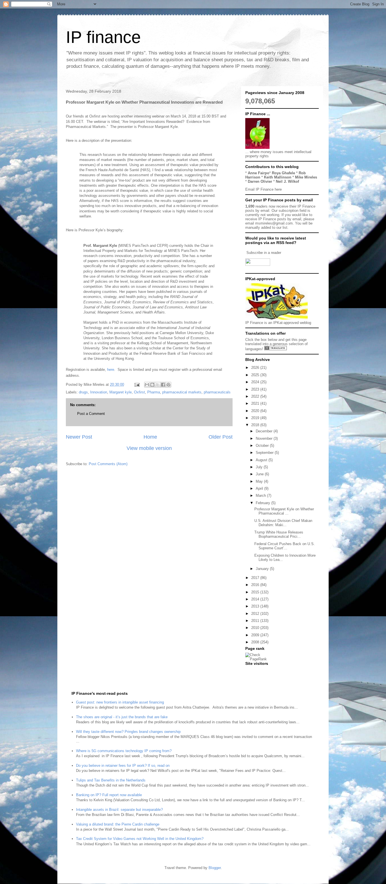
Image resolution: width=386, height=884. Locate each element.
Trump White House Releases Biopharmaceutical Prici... (278, 534)
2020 (255, 411)
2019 (255, 418)
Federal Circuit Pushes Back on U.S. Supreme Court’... (284, 546)
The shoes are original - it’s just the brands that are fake (122, 717)
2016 (255, 585)
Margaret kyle (120, 392)
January (263, 569)
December (265, 431)
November (265, 438)
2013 (255, 606)
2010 (255, 628)
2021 (255, 403)
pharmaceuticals (217, 392)
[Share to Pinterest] (168, 384)
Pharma (153, 392)
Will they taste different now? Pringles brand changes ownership (128, 732)
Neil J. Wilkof (287, 181)
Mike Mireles (306, 177)
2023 (255, 389)
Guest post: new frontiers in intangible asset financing (120, 702)
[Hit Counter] (255, 671)
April (260, 488)
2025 (255, 375)
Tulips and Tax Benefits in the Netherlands (111, 780)
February (263, 503)
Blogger (215, 868)
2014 (255, 599)
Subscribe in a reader (263, 253)
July (260, 467)
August (262, 460)
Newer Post (79, 437)
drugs (83, 392)
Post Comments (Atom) (108, 464)
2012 (255, 613)
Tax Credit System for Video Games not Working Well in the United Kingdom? (139, 839)
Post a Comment (91, 413)
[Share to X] (158, 384)
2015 (255, 592)
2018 (255, 425)
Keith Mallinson (277, 177)
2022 (255, 396)
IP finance (103, 37)
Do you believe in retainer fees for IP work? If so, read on (123, 765)
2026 (255, 367)
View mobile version (149, 448)
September (265, 452)
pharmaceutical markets (181, 392)
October (263, 445)
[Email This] (147, 384)
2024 (255, 382)
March (261, 495)
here (110, 369)
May (260, 481)
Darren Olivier (260, 181)
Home (150, 437)
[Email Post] (137, 384)
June (260, 474)
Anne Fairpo (258, 173)
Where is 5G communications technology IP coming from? (124, 751)
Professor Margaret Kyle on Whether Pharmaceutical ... (284, 511)
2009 (255, 635)
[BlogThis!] (152, 384)
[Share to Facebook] (163, 384)
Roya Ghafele (283, 173)
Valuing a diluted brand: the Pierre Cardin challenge (117, 824)
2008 (255, 642)
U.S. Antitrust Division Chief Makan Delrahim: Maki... (283, 523)
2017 (255, 578)
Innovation (98, 392)
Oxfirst (139, 392)
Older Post (221, 437)
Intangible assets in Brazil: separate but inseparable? (119, 809)
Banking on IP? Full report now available (109, 795)
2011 (255, 621)
